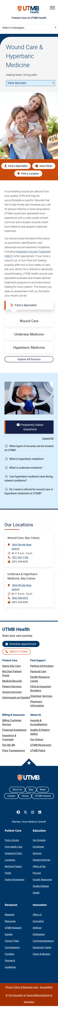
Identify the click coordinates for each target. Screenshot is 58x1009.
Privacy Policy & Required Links (21, 987)
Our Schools (39, 840)
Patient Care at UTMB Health (29, 17)
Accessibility (46, 987)
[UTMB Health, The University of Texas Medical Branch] (29, 778)
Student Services (41, 860)
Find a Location (29, 173)
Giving (25, 796)
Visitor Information (14, 879)
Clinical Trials (12, 940)
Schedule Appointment (22, 644)
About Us (17, 789)
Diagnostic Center (42, 947)
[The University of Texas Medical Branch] (29, 9)
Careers (11, 796)
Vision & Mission (41, 954)
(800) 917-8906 (18, 651)
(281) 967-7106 (20, 557)
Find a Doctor (12, 840)
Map (31, 789)
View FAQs (45, 165)
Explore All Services (29, 359)
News (43, 789)
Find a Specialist (17, 165)
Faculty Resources (42, 879)
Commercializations (43, 940)
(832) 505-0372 (20, 598)
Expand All (48, 438)
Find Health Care (13, 846)
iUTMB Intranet (43, 796)
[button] (52, 7)
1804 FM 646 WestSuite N (21, 546)
